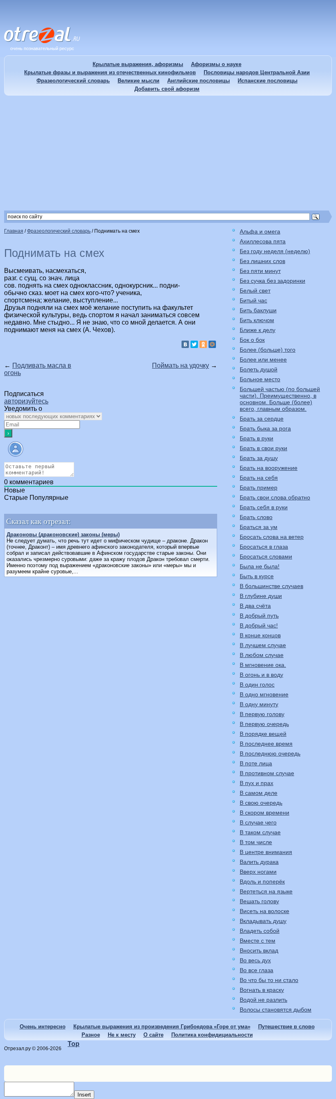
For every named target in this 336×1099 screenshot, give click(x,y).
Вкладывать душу (263, 921)
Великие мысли (138, 81)
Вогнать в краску (262, 990)
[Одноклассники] (203, 344)
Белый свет (255, 290)
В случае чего (258, 822)
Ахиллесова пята (263, 241)
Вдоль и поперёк (262, 881)
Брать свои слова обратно (275, 497)
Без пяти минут (260, 271)
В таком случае (260, 832)
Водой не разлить (263, 999)
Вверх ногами (258, 871)
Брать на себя (259, 477)
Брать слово (256, 517)
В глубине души (261, 596)
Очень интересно (43, 1026)
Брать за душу (259, 458)
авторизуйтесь (26, 401)
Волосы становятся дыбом (275, 1009)
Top (73, 1043)
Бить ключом (257, 320)
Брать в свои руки (263, 448)
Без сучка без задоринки (272, 280)
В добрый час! (259, 625)
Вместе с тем (257, 940)
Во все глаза (256, 970)
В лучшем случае (263, 645)
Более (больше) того (267, 349)
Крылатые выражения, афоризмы (138, 64)
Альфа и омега (260, 231)
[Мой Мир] (212, 344)
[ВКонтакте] (185, 344)
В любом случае (262, 655)
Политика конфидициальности (212, 1035)
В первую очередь (264, 724)
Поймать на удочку (180, 365)
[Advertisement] (168, 153)
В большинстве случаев (271, 586)
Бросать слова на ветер (272, 536)
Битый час (253, 300)
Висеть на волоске (264, 911)
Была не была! (259, 566)
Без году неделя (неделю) (275, 251)
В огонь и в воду (261, 674)
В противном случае (267, 773)
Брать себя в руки (264, 507)
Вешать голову (259, 901)
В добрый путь (259, 615)
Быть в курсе (257, 576)
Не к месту (122, 1035)
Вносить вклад (259, 950)
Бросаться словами (266, 556)
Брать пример (258, 487)
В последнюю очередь (270, 753)
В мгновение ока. (263, 665)
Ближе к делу (257, 330)
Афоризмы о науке (216, 64)
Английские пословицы (198, 81)
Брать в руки (256, 438)
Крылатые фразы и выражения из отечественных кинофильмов (110, 72)
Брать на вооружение (268, 468)
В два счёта (255, 605)
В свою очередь (261, 802)
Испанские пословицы (267, 81)
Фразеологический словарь (73, 81)
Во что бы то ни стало (269, 980)
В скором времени (264, 812)
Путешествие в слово (286, 1026)
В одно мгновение (264, 694)
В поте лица (256, 763)
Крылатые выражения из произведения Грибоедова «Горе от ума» (161, 1026)
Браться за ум (258, 527)
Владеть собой (259, 930)
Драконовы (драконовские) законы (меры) (63, 534)
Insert (84, 1095)
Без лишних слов (262, 261)
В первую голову (262, 714)
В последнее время (266, 743)
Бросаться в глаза (264, 546)
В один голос (257, 684)
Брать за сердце (262, 418)
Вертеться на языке (266, 891)
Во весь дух (255, 960)
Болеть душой (258, 369)
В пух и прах (256, 783)
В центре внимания (266, 852)
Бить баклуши (258, 310)
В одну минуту (259, 704)
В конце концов (260, 635)
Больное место (260, 379)
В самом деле (258, 793)
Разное (91, 1035)
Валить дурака (259, 862)
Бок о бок (252, 340)
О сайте (153, 1035)
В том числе (256, 842)
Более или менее (263, 359)
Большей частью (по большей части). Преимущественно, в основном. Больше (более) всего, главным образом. (280, 399)
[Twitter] (194, 344)
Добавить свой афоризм (167, 89)
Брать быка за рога (265, 428)
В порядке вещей (263, 733)
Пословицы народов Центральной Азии (257, 72)
